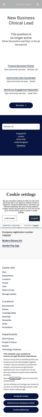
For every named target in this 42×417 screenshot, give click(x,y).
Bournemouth (8, 306)
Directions (21, 145)
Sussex (5, 309)
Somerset (6, 317)
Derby (4, 324)
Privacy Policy (16, 225)
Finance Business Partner (21, 66)
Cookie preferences (21, 410)
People (5, 283)
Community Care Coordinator (21, 78)
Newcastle (6, 320)
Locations (6, 279)
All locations (7, 327)
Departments (7, 276)
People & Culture (9, 342)
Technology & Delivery (11, 349)
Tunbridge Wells (9, 313)
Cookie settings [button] (9, 218)
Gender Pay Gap (10, 245)
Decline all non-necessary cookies (21, 403)
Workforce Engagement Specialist (21, 90)
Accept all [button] (34, 218)
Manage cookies (9, 294)
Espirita (5, 346)
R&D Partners (8, 339)
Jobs (4, 286)
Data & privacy (8, 290)
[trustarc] (36, 225)
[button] (38, 4)
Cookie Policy (15, 378)
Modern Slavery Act (12, 240)
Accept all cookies (21, 396)
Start (4, 272)
